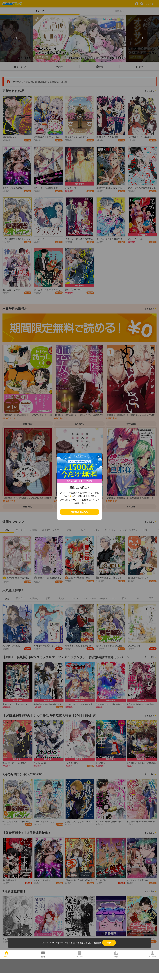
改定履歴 (97, 943)
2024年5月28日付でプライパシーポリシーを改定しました (66, 943)
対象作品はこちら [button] (79, 511)
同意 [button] (109, 942)
